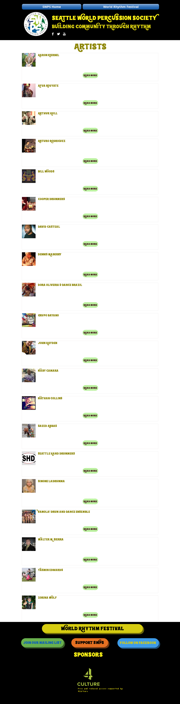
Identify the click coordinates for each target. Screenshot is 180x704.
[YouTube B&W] (64, 34)
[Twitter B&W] (58, 34)
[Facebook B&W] (53, 34)
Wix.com (61, 702)
